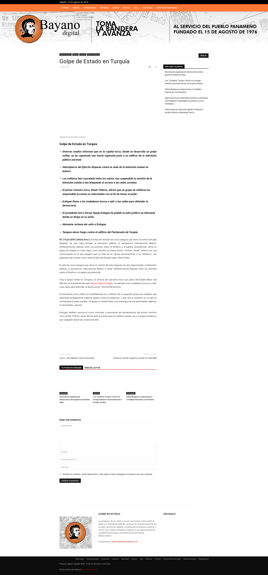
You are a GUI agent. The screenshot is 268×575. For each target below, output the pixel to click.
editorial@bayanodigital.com (124, 541)
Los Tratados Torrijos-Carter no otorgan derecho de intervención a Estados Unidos (107, 399)
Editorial (149, 559)
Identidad (63, 393)
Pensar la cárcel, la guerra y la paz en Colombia (135, 358)
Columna (115, 559)
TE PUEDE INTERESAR (71, 368)
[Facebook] (174, 2)
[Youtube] (206, 2)
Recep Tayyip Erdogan (102, 283)
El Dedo (158, 559)
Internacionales (65, 54)
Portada (65, 8)
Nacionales (131, 393)
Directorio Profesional (167, 8)
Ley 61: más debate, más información (76, 358)
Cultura (134, 559)
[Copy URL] (122, 74)
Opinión (116, 8)
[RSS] (193, 2)
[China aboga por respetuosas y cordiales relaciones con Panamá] (141, 384)
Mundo (75, 54)
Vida (141, 559)
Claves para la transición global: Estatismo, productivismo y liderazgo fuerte (184, 111)
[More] (130, 74)
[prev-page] (61, 408)
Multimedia (147, 8)
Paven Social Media (89, 569)
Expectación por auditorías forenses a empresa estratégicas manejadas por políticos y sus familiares (186, 101)
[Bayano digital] (134, 29)
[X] (202, 2)
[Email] (105, 74)
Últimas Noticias (93, 54)
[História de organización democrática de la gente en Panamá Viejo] (74, 384)
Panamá (76, 8)
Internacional (89, 8)
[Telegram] (197, 2)
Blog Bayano (204, 559)
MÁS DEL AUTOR (92, 368)
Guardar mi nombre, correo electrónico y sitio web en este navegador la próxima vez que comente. (107, 474)
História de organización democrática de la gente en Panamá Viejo (74, 399)
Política (126, 8)
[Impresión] (114, 74)
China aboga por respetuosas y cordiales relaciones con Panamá (183, 90)
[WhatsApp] (63, 74)
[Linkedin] (183, 2)
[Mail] (188, 2)
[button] (205, 8)
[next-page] (65, 408)
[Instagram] (179, 2)
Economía (104, 8)
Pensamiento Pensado (172, 559)
